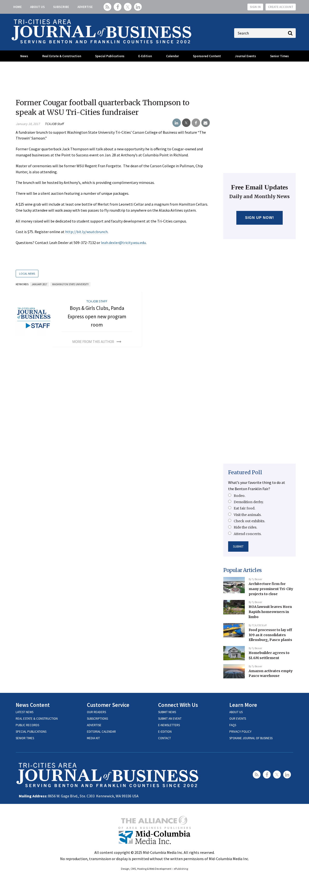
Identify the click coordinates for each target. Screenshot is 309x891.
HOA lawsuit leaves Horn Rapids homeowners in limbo (270, 612)
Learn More (243, 704)
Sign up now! (259, 218)
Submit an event (170, 719)
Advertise (85, 7)
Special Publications (109, 56)
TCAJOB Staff (54, 124)
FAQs (232, 725)
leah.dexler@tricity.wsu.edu (123, 242)
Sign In (255, 7)
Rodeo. (239, 496)
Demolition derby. (249, 502)
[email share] (205, 122)
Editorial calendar (101, 732)
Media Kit (93, 738)
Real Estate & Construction (61, 56)
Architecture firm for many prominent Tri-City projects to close (271, 589)
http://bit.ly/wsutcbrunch (86, 231)
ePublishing (181, 868)
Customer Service (108, 704)
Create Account (280, 7)
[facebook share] (196, 122)
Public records (27, 725)
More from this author (93, 342)
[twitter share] (186, 122)
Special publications (31, 732)
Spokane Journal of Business (251, 738)
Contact (164, 738)
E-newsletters (169, 725)
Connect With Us (178, 704)
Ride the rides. (245, 527)
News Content (33, 704)
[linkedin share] (176, 122)
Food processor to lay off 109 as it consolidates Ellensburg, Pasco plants (270, 635)
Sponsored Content (207, 56)
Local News (27, 273)
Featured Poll (245, 472)
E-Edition (145, 56)
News (24, 56)
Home (17, 7)
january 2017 (39, 284)
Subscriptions (97, 719)
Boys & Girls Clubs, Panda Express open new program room (97, 316)
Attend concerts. (247, 534)
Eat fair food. (244, 508)
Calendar (172, 56)
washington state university (70, 284)
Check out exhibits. (249, 521)
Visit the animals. (247, 515)
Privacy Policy (240, 732)
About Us (37, 7)
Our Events (237, 719)
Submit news (167, 712)
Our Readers (96, 712)
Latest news (24, 712)
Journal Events (245, 56)
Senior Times (279, 56)
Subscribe (61, 7)
